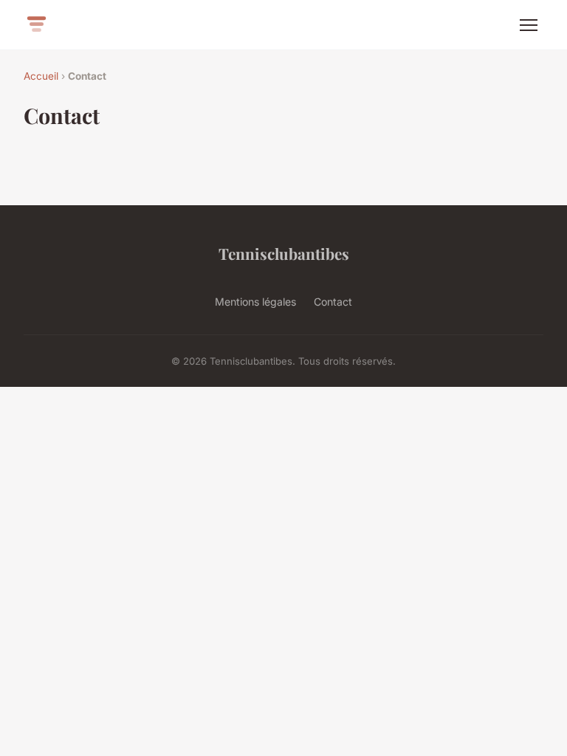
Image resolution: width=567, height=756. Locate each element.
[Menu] (528, 25)
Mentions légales (255, 301)
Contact (333, 301)
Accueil (41, 76)
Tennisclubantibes (284, 253)
